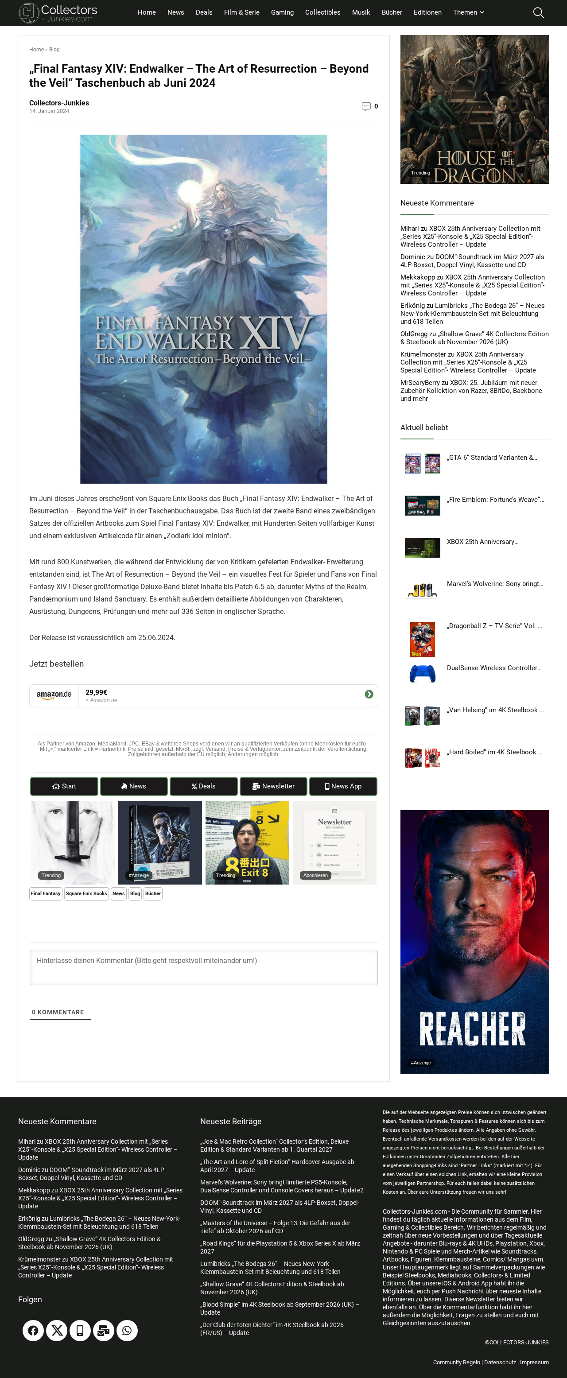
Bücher (392, 12)
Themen (465, 12)
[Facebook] (33, 1330)
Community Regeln (456, 1362)
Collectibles (323, 12)
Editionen (428, 12)
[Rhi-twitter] (56, 1330)
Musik (361, 12)
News (175, 12)
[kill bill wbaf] (73, 805)
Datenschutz (500, 1362)
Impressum (534, 1362)
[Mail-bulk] (103, 1330)
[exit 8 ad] (247, 805)
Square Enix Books (86, 894)
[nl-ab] (335, 805)
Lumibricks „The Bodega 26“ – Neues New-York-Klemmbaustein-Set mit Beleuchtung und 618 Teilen (472, 314)
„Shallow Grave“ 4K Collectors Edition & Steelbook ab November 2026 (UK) (474, 338)
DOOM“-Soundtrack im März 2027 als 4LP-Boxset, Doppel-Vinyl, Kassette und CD (472, 261)
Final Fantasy (46, 894)
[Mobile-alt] (80, 1330)
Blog (54, 50)
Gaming (282, 12)
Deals (204, 12)
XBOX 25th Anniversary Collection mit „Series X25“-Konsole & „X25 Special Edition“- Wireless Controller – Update (470, 236)
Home (147, 12)
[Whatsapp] (127, 1330)
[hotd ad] (474, 39)
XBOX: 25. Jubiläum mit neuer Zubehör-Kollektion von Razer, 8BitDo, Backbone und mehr (471, 391)
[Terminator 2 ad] (160, 805)
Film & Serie (242, 12)
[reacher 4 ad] (474, 814)
